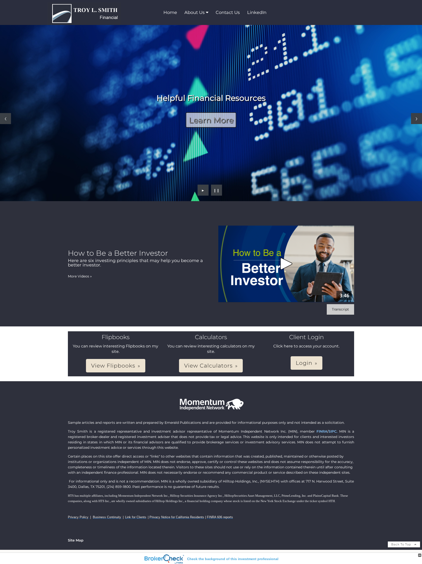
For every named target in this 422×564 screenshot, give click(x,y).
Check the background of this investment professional (232, 559)
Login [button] (304, 363)
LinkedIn (256, 12)
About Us (194, 12)
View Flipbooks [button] (113, 365)
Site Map (76, 540)
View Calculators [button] (208, 365)
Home (170, 12)
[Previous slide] (5, 118)
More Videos (80, 276)
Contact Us (228, 12)
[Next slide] (416, 118)
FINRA (321, 431)
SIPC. (332, 431)
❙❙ (216, 190)
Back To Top (401, 544)
